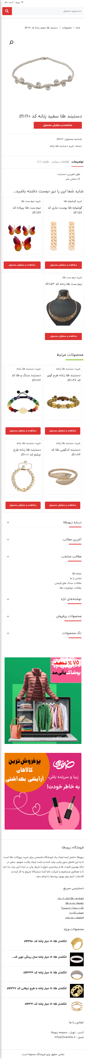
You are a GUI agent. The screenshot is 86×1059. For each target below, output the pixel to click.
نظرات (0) (43, 162)
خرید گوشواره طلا (73, 201)
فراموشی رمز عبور (74, 917)
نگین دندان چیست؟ (72, 908)
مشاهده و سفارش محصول (57, 125)
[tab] (77, 162)
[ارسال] (7, 11)
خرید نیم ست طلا (31, 201)
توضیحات (77, 162)
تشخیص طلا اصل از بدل (70, 898)
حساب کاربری (76, 913)
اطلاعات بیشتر (60, 162)
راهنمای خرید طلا (74, 903)
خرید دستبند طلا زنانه (62, 146)
